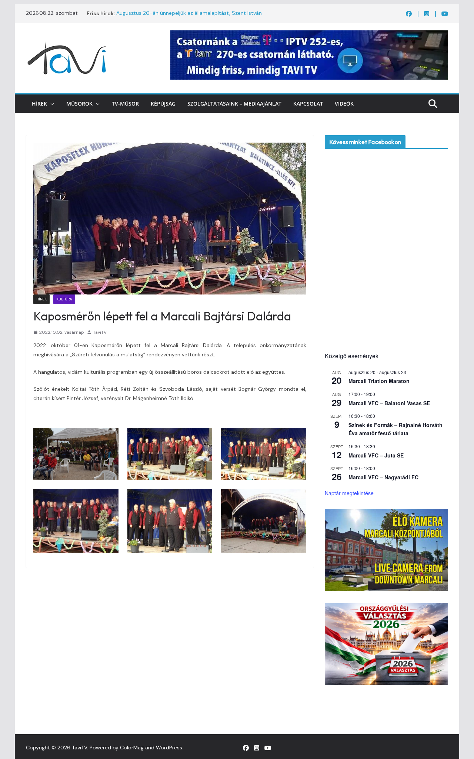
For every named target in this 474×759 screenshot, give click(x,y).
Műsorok (79, 103)
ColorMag (132, 747)
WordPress (169, 747)
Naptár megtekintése (349, 493)
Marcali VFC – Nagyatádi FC (383, 477)
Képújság (163, 103)
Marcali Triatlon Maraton (379, 381)
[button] (50, 104)
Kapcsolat (308, 103)
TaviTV (100, 332)
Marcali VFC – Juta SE (376, 455)
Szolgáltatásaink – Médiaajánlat (234, 103)
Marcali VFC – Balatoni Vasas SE (389, 403)
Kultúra (64, 299)
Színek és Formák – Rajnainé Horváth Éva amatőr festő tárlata (395, 429)
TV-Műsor (125, 103)
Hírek (39, 103)
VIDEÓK (344, 103)
